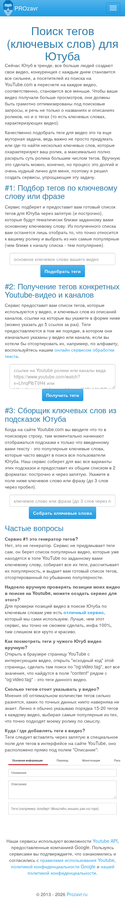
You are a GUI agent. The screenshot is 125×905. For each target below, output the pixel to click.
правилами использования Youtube (77, 860)
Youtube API (105, 841)
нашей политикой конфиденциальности (71, 869)
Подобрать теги (63, 271)
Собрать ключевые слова (62, 513)
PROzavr (26, 8)
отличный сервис (83, 612)
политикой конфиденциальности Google (53, 866)
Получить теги (62, 395)
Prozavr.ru (77, 894)
